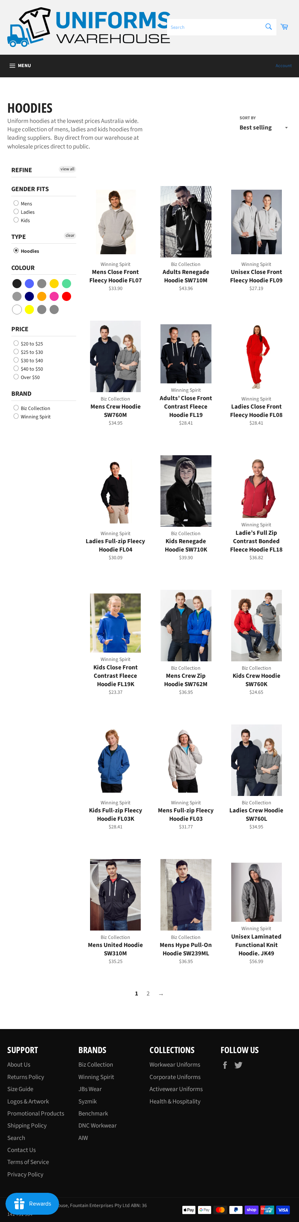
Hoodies (29, 251)
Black (17, 284)
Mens (26, 204)
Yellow (30, 309)
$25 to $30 (31, 352)
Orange (42, 296)
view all (67, 169)
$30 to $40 (31, 360)
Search (16, 1138)
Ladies (27, 212)
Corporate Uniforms (175, 1077)
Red (67, 296)
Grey (17, 296)
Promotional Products (35, 1113)
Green (67, 284)
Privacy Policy (25, 1174)
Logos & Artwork (28, 1101)
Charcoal (42, 284)
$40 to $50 (31, 369)
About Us (18, 1064)
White (17, 309)
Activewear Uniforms (176, 1089)
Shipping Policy (27, 1125)
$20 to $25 (31, 344)
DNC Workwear (97, 1125)
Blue (30, 284)
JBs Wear (90, 1089)
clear (70, 235)
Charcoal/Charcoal (42, 309)
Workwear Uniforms (175, 1064)
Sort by (248, 118)
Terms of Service (28, 1162)
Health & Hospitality (175, 1101)
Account (284, 65)
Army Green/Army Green (54, 309)
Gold (54, 284)
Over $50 (30, 377)
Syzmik (87, 1101)
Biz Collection (35, 408)
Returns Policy (25, 1077)
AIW (83, 1138)
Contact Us (21, 1150)
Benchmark (93, 1113)
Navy (30, 296)
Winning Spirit (35, 417)
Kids (25, 220)
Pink (54, 296)
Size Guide (20, 1089)
